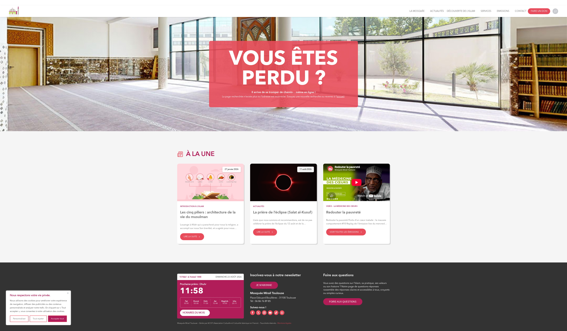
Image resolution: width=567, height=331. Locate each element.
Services (486, 11)
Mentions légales (284, 323)
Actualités (437, 11)
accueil (340, 97)
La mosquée (417, 11)
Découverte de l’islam (461, 11)
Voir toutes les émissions (344, 232)
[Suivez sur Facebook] (252, 312)
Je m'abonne (264, 285)
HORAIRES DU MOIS (194, 313)
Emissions (503, 11)
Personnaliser (19, 319)
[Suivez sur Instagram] (264, 312)
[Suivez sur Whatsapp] (282, 312)
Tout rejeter (38, 319)
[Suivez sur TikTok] (276, 312)
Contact (520, 11)
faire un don (539, 11)
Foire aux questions (342, 301)
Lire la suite (190, 237)
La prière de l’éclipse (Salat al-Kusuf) (282, 212)
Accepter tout (57, 319)
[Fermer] (68, 293)
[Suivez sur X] (258, 312)
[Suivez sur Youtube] (270, 312)
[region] (38, 308)
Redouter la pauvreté (343, 212)
